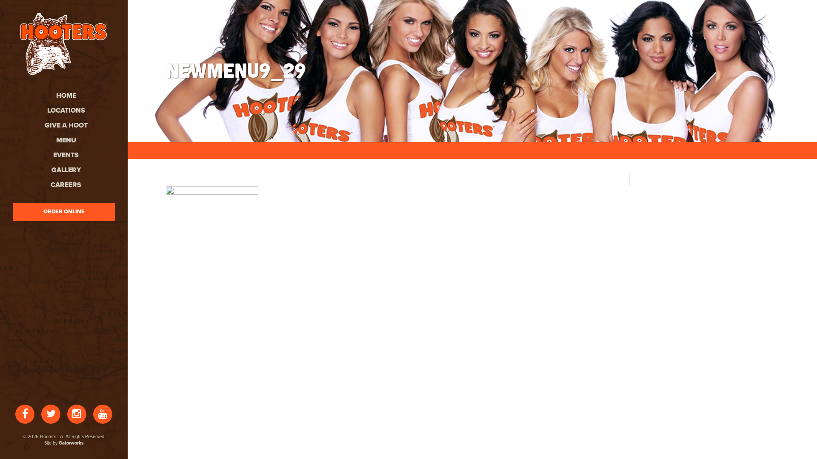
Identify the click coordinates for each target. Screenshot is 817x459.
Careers (66, 185)
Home (66, 95)
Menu (66, 140)
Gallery (66, 170)
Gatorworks (71, 443)
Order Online (64, 211)
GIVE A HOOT (66, 125)
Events (66, 155)
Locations (66, 110)
